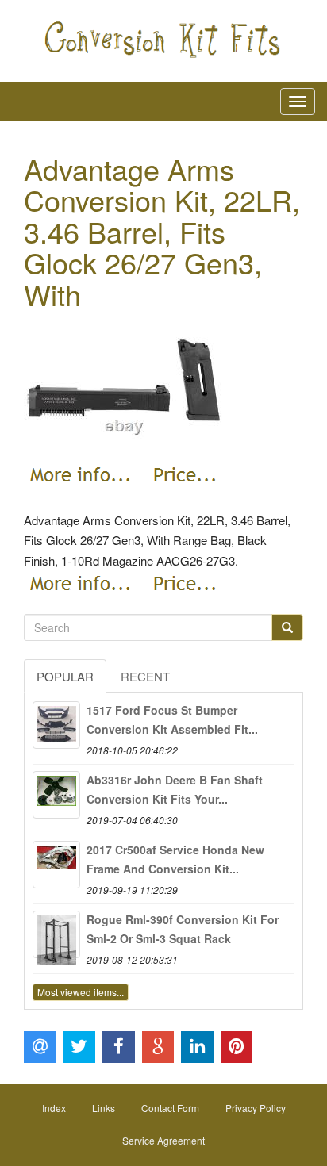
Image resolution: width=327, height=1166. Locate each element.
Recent (145, 676)
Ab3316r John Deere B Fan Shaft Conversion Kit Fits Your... (175, 789)
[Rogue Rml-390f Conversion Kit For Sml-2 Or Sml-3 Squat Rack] (56, 934)
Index (54, 1107)
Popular (65, 676)
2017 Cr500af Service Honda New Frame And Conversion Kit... (175, 859)
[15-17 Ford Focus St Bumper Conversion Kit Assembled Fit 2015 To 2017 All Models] (56, 725)
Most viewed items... (80, 992)
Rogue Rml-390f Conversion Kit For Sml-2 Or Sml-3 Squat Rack (183, 928)
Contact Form (170, 1107)
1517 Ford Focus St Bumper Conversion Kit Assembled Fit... (172, 719)
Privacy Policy (255, 1107)
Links (103, 1107)
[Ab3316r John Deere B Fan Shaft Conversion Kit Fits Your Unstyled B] (56, 795)
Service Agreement (163, 1140)
